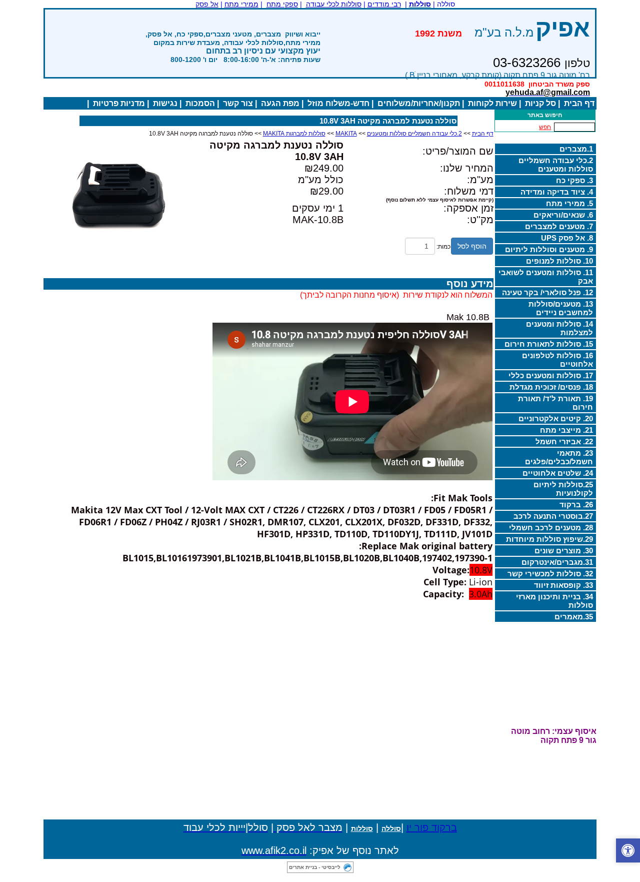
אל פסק (207, 4)
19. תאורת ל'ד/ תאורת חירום (555, 402)
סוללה (391, 828)
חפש (545, 127)
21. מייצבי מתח (566, 430)
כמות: (443, 246)
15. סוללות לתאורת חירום (548, 344)
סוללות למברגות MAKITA (294, 133)
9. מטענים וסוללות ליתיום (549, 249)
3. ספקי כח (574, 180)
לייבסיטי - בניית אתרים (314, 867)
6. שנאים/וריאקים (563, 215)
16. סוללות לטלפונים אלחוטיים (557, 359)
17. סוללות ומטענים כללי (550, 375)
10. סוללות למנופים (559, 261)
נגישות (165, 103)
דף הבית (579, 103)
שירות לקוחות (492, 103)
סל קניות (540, 103)
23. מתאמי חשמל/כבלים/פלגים (559, 457)
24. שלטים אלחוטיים (557, 473)
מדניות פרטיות (119, 103)
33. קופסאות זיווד (563, 585)
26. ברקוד (576, 504)
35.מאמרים (573, 616)
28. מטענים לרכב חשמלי (551, 527)
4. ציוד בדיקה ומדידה (556, 192)
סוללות (362, 828)
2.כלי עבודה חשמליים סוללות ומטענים (555, 164)
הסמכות (200, 103)
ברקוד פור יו (431, 827)
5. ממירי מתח (569, 203)
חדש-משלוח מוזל (339, 103)
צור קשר (238, 103)
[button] (628, 850)
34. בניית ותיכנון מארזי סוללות (554, 600)
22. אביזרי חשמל (564, 441)
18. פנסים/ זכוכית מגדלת (551, 387)
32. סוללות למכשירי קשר (550, 573)
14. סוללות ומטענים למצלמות (559, 328)
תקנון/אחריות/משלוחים (419, 103)
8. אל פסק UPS (567, 238)
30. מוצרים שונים (563, 550)
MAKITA (346, 133)
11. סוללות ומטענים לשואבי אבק (545, 276)
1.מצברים (576, 149)
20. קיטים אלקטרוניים (555, 418)
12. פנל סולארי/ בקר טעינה (547, 292)
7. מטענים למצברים (559, 226)
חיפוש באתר (545, 115)
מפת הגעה (280, 103)
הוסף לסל (472, 246)
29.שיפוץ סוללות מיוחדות (549, 539)
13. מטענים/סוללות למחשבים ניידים (560, 308)
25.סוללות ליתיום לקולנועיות (563, 488)
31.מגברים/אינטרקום (557, 562)
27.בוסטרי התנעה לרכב (553, 516)
